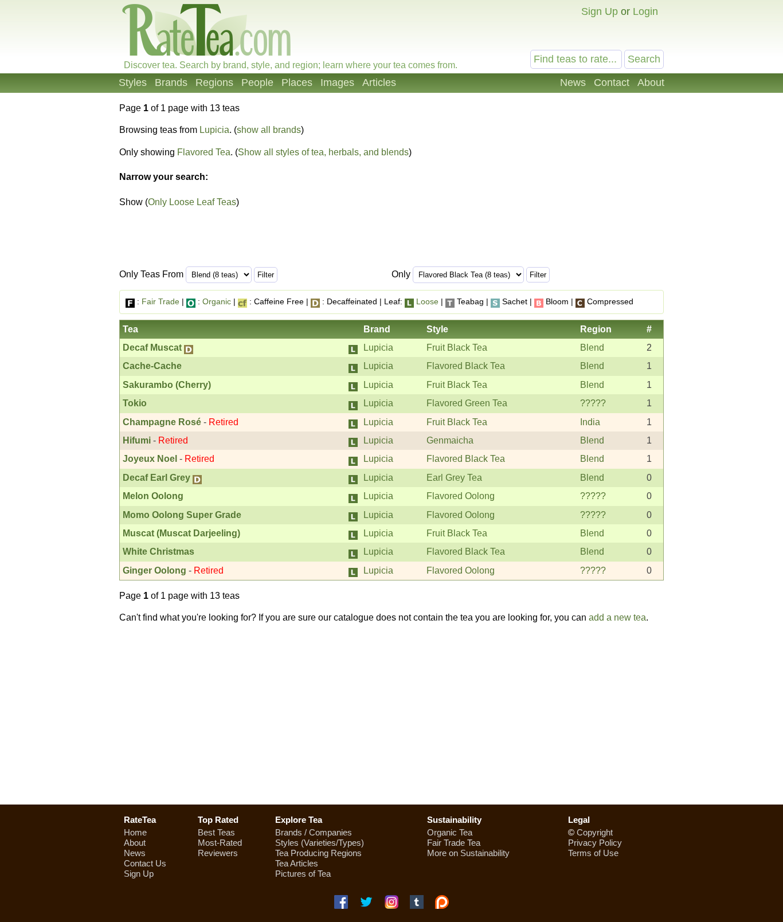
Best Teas (216, 832)
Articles (379, 82)
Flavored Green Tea (466, 403)
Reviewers (218, 853)
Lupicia (214, 130)
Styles (133, 82)
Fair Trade (160, 301)
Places (296, 82)
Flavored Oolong (460, 496)
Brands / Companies (313, 832)
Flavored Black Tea (465, 366)
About (650, 82)
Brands (171, 82)
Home (135, 832)
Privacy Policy (595, 843)
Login (645, 11)
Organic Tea (449, 832)
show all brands (269, 130)
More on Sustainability (468, 853)
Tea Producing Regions (318, 853)
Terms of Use (593, 853)
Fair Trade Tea (453, 843)
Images (337, 82)
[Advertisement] (391, 714)
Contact (611, 82)
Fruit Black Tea (456, 347)
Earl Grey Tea (454, 477)
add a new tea (617, 617)
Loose (427, 301)
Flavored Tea (203, 152)
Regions (214, 82)
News (573, 82)
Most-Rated (220, 843)
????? (593, 403)
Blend (592, 347)
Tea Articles (296, 863)
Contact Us (145, 863)
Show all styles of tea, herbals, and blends (323, 152)
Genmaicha (449, 440)
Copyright (595, 832)
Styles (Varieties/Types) (319, 843)
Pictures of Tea (303, 873)
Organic (216, 301)
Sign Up (599, 11)
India (590, 422)
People (257, 82)
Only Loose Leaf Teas (192, 202)
